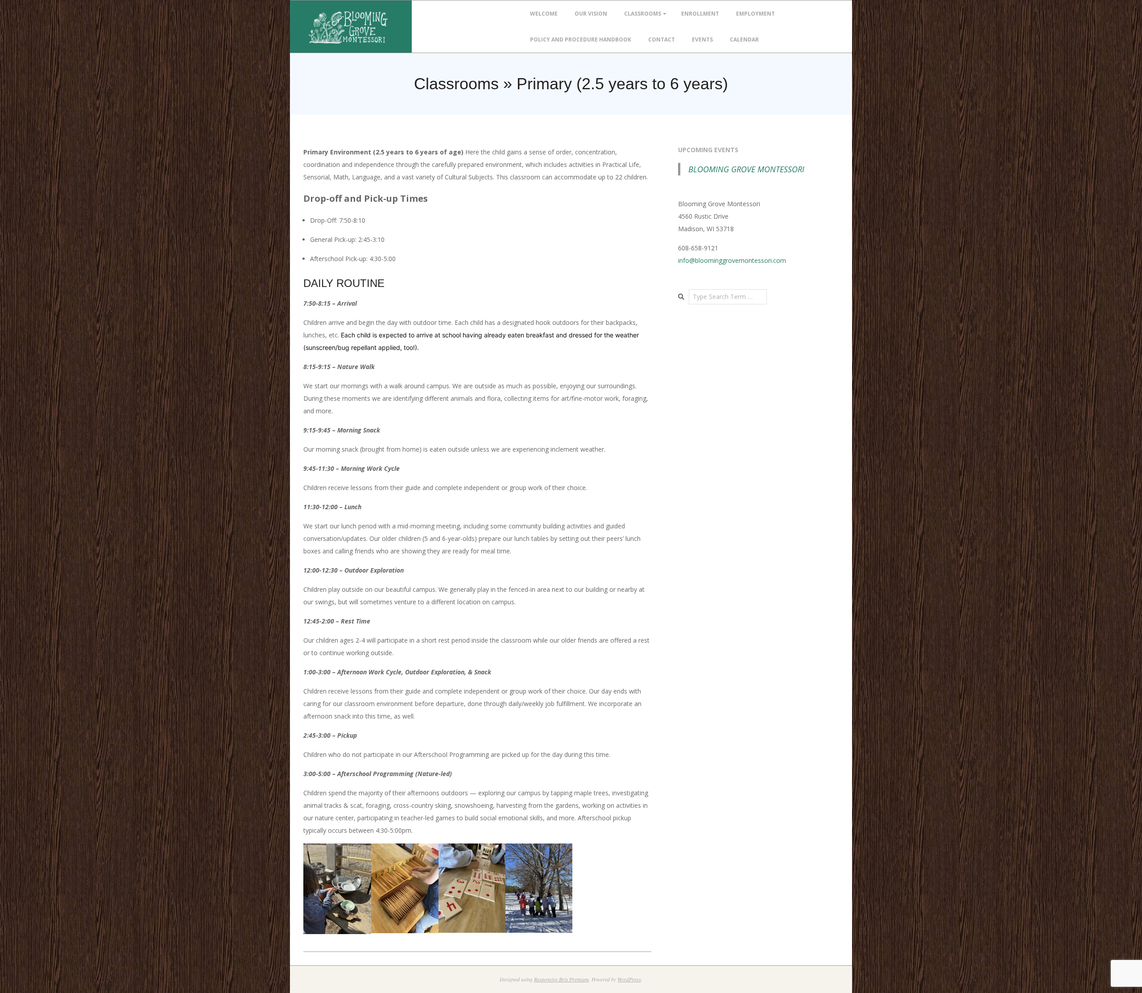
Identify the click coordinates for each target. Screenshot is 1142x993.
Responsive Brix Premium (561, 979)
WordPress (629, 979)
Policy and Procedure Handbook (580, 39)
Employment (755, 13)
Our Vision (591, 13)
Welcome (544, 13)
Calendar (744, 39)
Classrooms (642, 13)
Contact (661, 39)
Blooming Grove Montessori (746, 169)
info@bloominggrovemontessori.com (732, 260)
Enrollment (700, 13)
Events (702, 39)
